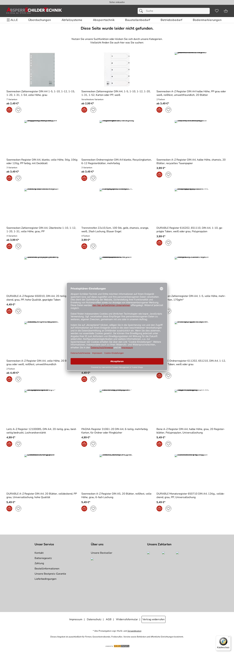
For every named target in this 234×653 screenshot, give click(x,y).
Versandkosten (134, 631)
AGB (108, 619)
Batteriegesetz (43, 558)
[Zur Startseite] (34, 11)
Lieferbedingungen (45, 579)
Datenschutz (94, 619)
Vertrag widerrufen (153, 619)
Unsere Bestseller (101, 553)
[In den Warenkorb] (9, 110)
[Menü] (229, 637)
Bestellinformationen (47, 568)
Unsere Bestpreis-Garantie (50, 574)
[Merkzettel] (217, 11)
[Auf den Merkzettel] (18, 110)
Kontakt (39, 553)
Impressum (75, 619)
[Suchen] (142, 11)
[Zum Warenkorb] (226, 11)
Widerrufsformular (127, 619)
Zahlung (39, 563)
